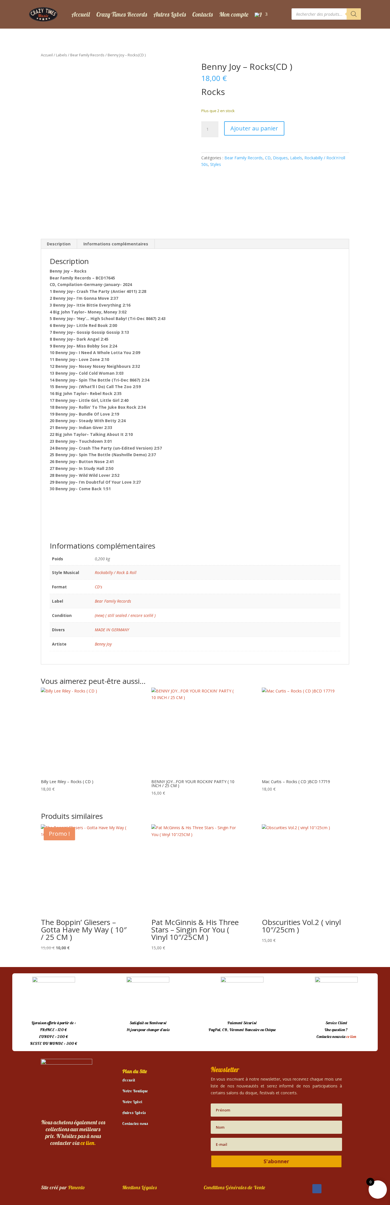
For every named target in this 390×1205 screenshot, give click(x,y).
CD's (98, 586)
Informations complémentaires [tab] (115, 244)
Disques (280, 157)
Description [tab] (59, 244)
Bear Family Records (87, 54)
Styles (215, 164)
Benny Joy (103, 644)
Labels (61, 54)
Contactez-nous (135, 1123)
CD (268, 157)
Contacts (202, 14)
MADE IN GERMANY (112, 629)
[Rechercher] (354, 14)
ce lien (351, 1036)
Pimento (76, 1187)
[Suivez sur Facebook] (316, 1188)
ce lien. (88, 1142)
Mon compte (233, 14)
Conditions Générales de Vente (234, 1187)
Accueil (80, 14)
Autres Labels (169, 14)
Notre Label (132, 1101)
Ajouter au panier (254, 128)
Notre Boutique (135, 1090)
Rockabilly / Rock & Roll (115, 572)
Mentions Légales (139, 1187)
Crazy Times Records (121, 14)
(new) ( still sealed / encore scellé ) (125, 615)
